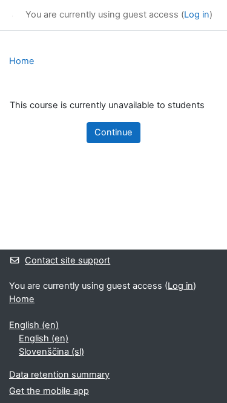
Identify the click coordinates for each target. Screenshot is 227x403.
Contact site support (67, 260)
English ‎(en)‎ (34, 325)
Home (22, 61)
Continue (113, 132)
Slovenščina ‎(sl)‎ (51, 351)
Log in (196, 14)
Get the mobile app (49, 390)
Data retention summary (59, 374)
